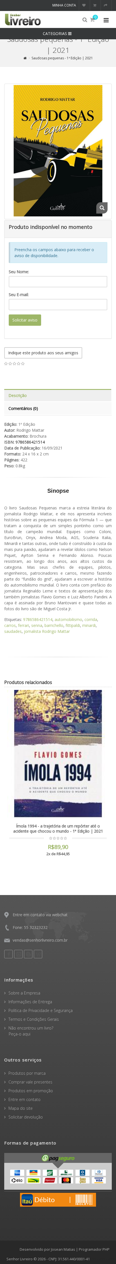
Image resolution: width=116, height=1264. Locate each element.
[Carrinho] (95, 5)
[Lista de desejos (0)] (84, 5)
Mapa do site (20, 1108)
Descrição (17, 395)
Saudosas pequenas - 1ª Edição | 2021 (62, 58)
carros (10, 625)
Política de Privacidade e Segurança (40, 1010)
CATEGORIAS (55, 33)
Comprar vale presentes (30, 1082)
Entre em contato (24, 1099)
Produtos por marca (27, 1073)
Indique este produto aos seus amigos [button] (43, 352)
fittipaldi (73, 625)
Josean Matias (63, 1249)
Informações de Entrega (30, 1001)
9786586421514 (37, 619)
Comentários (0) (23, 408)
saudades (13, 631)
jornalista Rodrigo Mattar (47, 631)
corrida (90, 619)
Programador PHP (94, 1249)
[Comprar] (101, 697)
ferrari (23, 625)
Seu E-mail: (19, 294)
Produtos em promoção (30, 1090)
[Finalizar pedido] (106, 5)
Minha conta (64, 5)
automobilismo (68, 619)
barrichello (53, 625)
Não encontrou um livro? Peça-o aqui (28, 1031)
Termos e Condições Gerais (33, 1019)
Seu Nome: (19, 271)
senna (36, 625)
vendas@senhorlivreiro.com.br (40, 940)
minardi (89, 625)
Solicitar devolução (25, 1117)
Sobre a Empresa (24, 993)
